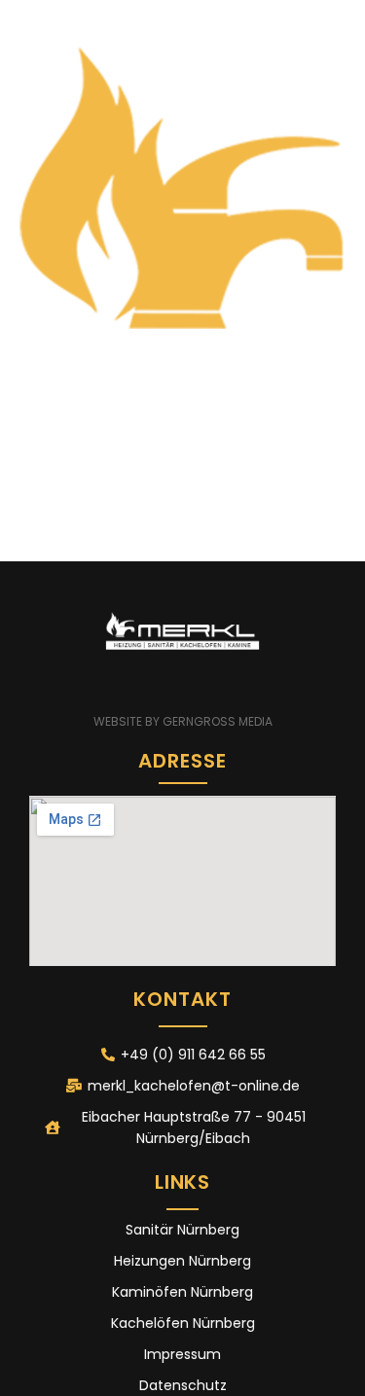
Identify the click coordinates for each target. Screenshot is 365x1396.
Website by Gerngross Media (183, 721)
